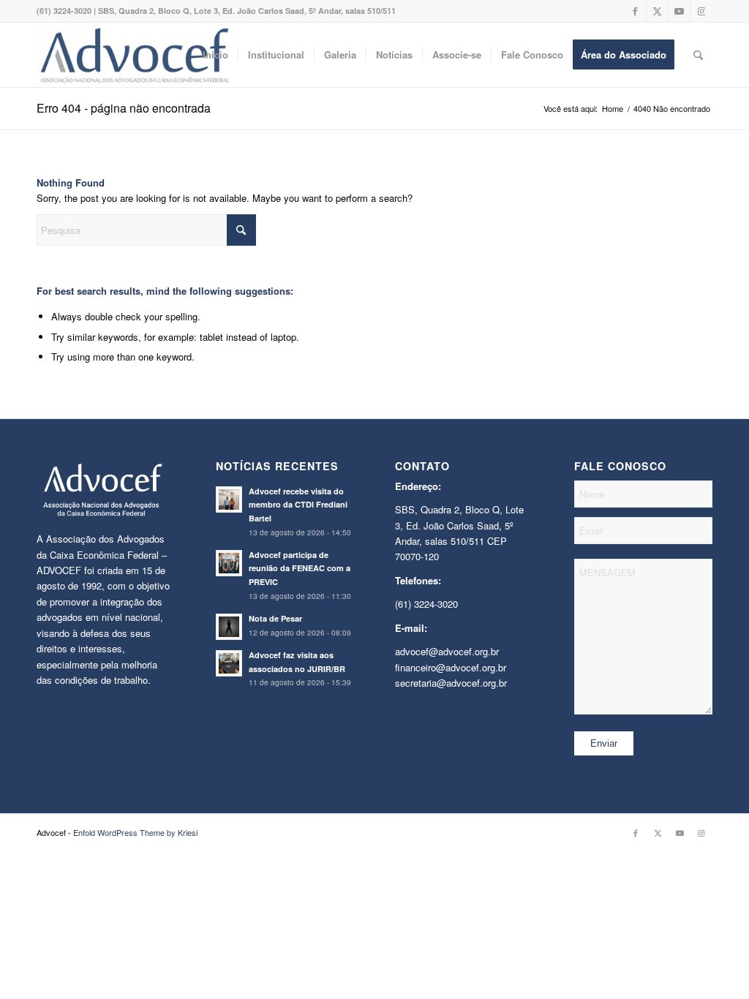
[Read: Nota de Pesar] (229, 627)
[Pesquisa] (698, 55)
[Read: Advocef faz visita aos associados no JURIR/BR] (229, 663)
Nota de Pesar (275, 618)
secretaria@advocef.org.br (451, 683)
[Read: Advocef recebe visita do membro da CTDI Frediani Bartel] (229, 499)
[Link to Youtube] (679, 11)
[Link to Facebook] (635, 11)
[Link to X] (657, 11)
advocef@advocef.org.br (447, 651)
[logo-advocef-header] (134, 55)
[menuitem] (215, 55)
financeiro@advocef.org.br (450, 667)
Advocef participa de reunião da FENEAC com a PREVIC (299, 568)
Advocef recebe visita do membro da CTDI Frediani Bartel (298, 505)
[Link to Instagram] (701, 11)
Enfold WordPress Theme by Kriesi (135, 832)
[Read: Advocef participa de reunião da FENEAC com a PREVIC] (229, 563)
